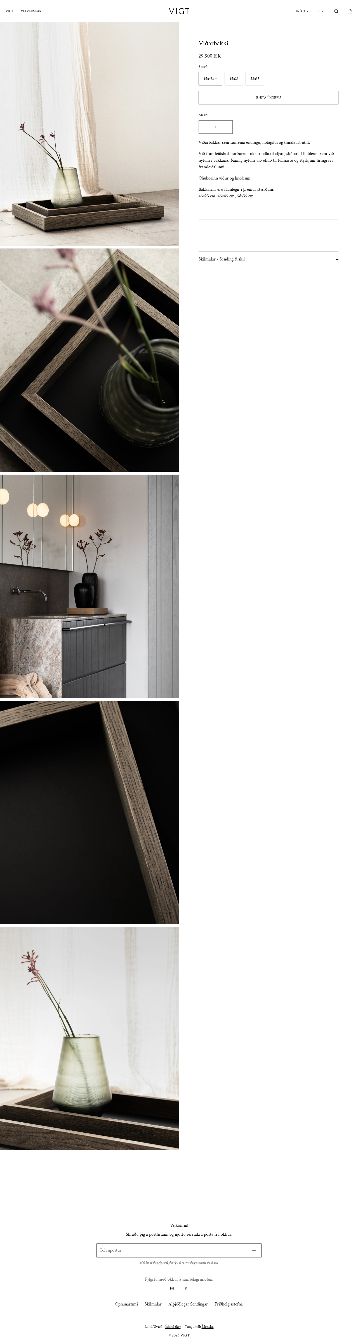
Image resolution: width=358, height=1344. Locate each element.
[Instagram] (172, 1288)
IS (318, 11)
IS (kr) (300, 11)
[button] (336, 11)
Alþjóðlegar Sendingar (188, 1304)
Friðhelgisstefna (229, 1304)
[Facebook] (186, 1288)
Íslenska (208, 1326)
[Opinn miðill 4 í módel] (89, 812)
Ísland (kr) (173, 1326)
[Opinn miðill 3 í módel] (89, 586)
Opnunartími (126, 1304)
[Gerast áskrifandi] (254, 1250)
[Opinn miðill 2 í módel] (89, 360)
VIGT (9, 11)
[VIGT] (179, 11)
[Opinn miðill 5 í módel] (89, 1038)
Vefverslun (31, 11)
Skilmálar (153, 1304)
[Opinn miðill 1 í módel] (89, 134)
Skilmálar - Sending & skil (222, 259)
